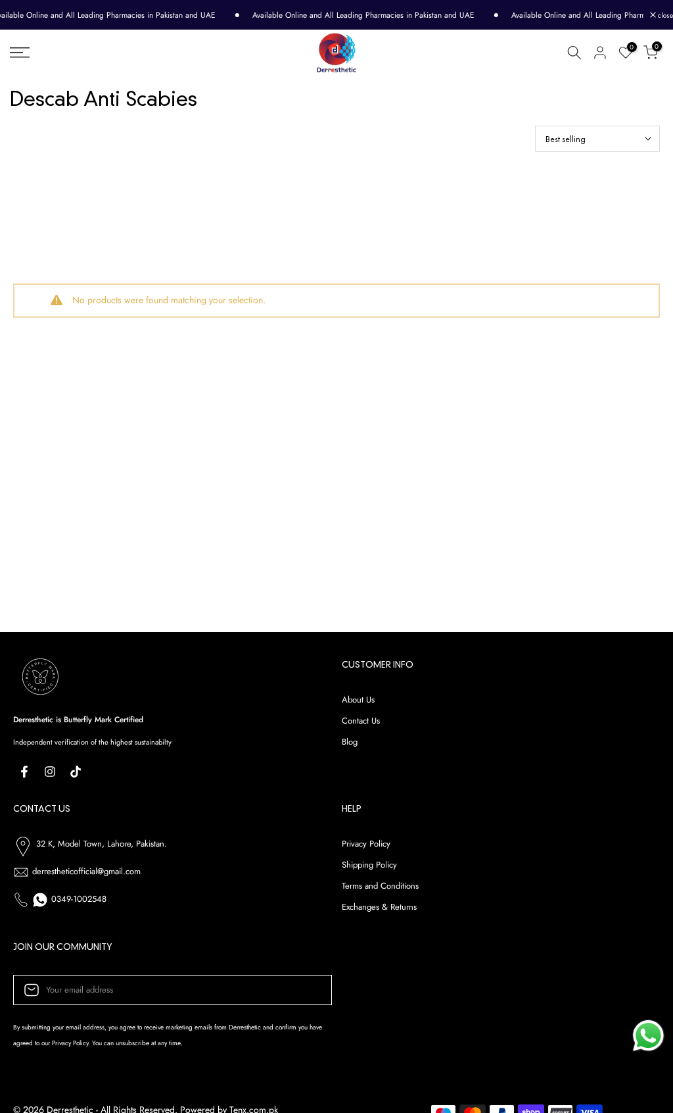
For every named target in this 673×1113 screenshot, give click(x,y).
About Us (358, 700)
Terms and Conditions (380, 886)
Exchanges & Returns (379, 907)
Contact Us (361, 721)
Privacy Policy (366, 844)
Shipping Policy (369, 865)
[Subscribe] (308, 990)
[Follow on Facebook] (24, 771)
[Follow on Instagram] (50, 771)
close (664, 15)
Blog (350, 742)
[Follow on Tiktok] (75, 771)
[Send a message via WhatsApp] (648, 1036)
